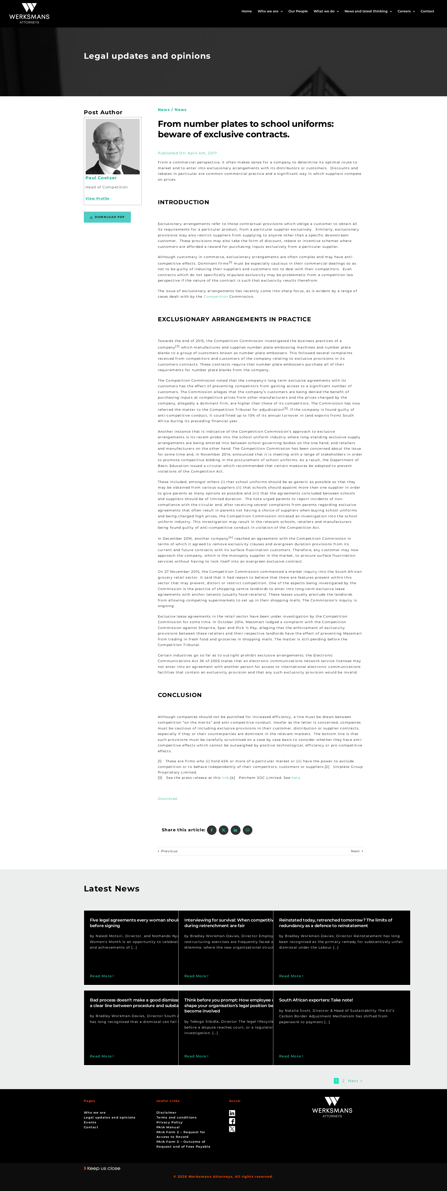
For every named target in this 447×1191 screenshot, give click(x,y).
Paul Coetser (101, 177)
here (295, 778)
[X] (224, 830)
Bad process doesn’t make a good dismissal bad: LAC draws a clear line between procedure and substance (152, 1003)
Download (167, 799)
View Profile (97, 198)
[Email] (248, 830)
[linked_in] (232, 1112)
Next (355, 851)
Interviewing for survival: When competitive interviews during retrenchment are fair (241, 923)
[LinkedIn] (235, 830)
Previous (169, 851)
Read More (101, 976)
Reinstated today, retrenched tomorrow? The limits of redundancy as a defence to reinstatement (335, 923)
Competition (216, 296)
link (225, 778)
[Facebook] (212, 830)
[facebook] (232, 1120)
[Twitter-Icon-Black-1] (232, 1127)
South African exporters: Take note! (316, 1000)
